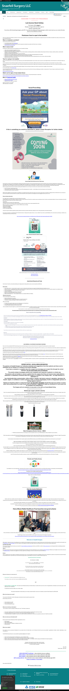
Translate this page (65, 0)
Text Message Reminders (54, 673)
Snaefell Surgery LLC (16, 6)
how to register (12, 543)
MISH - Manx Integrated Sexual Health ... (14, 16)
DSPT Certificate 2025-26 (19, 657)
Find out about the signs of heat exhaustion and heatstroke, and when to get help (16, 75)
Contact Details (52, 12)
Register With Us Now (35, 665)
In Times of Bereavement (26, 676)
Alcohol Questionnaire (12, 673)
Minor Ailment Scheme (34, 275)
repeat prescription (46, 549)
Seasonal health (11, 77)
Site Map (41, 690)
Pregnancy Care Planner (40, 674)
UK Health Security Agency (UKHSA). (45, 315)
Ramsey (53, 448)
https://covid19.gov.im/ (44, 18)
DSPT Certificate (22, 654)
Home (4, 12)
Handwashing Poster (33, 338)
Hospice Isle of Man (51, 450)
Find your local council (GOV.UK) (8, 71)
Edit (31, 690)
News (7, 12)
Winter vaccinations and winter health (11, 79)
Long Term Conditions (26, 681)
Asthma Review (25, 673)
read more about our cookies (6, 680)
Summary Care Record (54, 674)
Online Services (12, 12)
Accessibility (44, 690)
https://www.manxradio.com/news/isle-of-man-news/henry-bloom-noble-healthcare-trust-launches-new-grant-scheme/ (34, 536)
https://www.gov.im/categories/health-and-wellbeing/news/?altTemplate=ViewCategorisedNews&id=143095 (34, 216)
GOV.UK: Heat (13, 67)
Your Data (37, 690)
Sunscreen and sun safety (9, 80)
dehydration (16, 43)
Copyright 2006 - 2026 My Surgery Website (25, 690)
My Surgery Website (8, 0)
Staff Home (34, 690)
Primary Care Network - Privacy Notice (34, 659)
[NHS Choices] (32, 688)
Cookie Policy (48, 690)
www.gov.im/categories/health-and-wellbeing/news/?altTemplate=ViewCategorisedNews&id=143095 (34, 469)
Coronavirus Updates (24, 18)
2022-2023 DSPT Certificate (26, 653)
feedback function (7, 550)
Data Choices (11, 674)
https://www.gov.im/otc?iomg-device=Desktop (46, 505)
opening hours (6, 543)
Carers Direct (24, 674)
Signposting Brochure (34, 274)
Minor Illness (38, 681)
